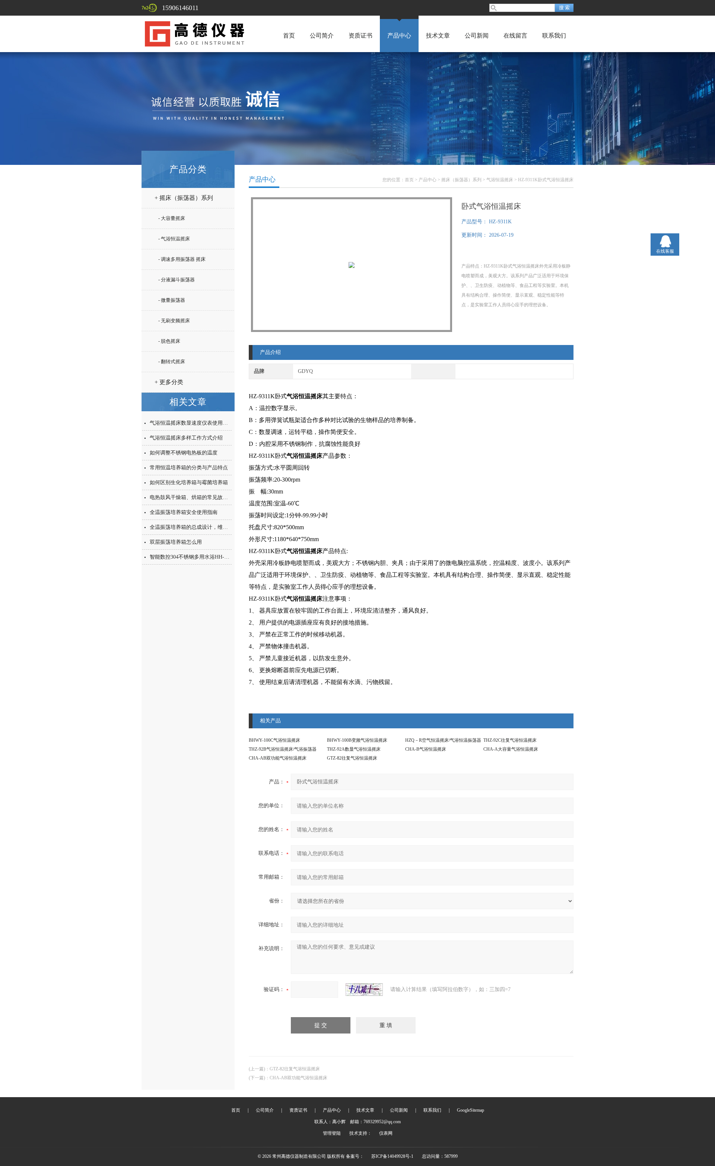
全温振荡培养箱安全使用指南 (183, 512)
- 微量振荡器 (171, 300)
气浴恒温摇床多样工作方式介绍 (186, 438)
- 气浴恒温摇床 (174, 239)
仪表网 (386, 1133)
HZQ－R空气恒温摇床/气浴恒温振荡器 (443, 740)
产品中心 (399, 35)
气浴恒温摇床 (499, 179)
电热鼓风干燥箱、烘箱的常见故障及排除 (197, 497)
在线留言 (515, 35)
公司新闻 (477, 35)
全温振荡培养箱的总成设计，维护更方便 (197, 527)
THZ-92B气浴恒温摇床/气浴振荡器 (283, 749)
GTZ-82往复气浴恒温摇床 (352, 758)
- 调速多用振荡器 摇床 (182, 259)
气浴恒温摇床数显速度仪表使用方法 (191, 423)
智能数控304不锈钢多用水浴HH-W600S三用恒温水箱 (210, 557)
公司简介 (322, 35)
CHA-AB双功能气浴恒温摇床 (277, 758)
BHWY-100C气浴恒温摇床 (274, 740)
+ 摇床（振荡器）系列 (184, 198)
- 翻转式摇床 (171, 361)
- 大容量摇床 (171, 218)
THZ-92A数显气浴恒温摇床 (354, 749)
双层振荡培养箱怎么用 (176, 542)
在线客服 (665, 251)
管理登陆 (332, 1133)
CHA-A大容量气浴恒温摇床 (510, 749)
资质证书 (360, 35)
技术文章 (438, 35)
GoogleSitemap (470, 1110)
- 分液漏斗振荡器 (176, 279)
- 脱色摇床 (169, 341)
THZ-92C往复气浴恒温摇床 (510, 740)
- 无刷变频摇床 (174, 320)
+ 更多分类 (169, 382)
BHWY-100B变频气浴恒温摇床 (357, 740)
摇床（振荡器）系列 (461, 179)
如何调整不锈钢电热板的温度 (183, 453)
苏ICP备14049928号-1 (392, 1156)
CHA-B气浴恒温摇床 (425, 749)
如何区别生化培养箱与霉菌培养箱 (189, 482)
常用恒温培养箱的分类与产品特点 (189, 467)
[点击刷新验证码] (364, 989)
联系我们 (554, 35)
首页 (289, 35)
